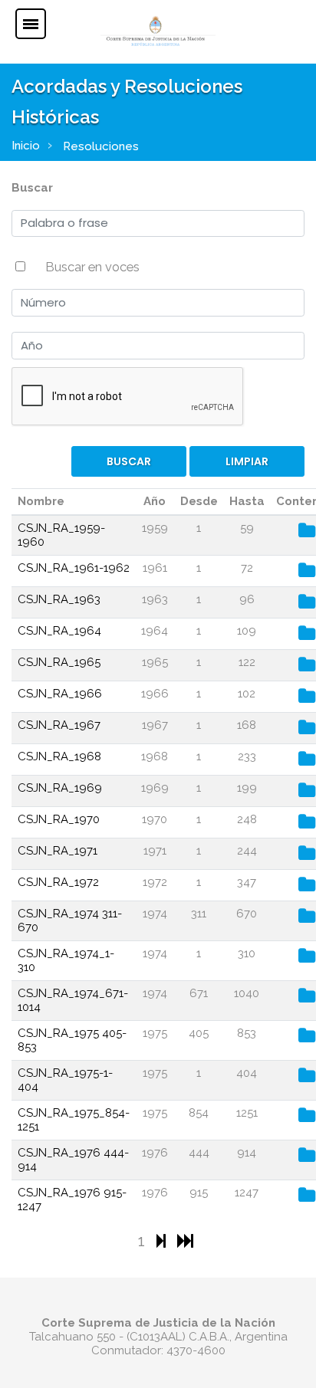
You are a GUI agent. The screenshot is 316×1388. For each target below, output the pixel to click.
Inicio (26, 146)
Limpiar (246, 461)
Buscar (32, 188)
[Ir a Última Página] (185, 1240)
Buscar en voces (92, 266)
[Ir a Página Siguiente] (163, 1240)
